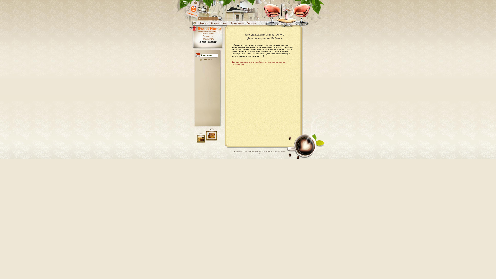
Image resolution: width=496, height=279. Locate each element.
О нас (224, 23)
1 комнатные (207, 60)
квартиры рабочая (271, 62)
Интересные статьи (240, 151)
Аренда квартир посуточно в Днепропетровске (270, 151)
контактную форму (208, 42)
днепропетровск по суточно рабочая (249, 62)
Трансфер (251, 23)
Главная (204, 23)
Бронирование (237, 23)
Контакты (215, 23)
